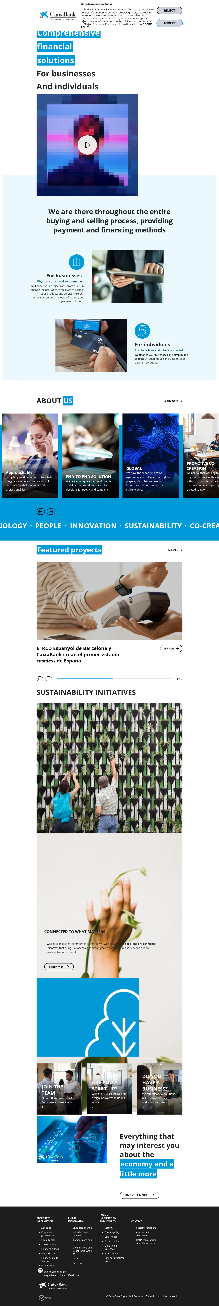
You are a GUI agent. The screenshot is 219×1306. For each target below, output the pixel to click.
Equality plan (48, 1239)
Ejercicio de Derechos (111, 1247)
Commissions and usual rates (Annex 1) (83, 1251)
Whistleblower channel (80, 1234)
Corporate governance (47, 1234)
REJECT (169, 10)
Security (109, 1227)
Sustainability (48, 1244)
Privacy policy (112, 1241)
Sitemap (77, 1263)
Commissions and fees (82, 1241)
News (76, 1258)
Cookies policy (112, 1232)
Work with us (48, 1253)
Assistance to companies (143, 1234)
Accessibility (111, 1253)
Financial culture (50, 1248)
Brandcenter (48, 1265)
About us (46, 1227)
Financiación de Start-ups (49, 1259)
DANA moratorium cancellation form (146, 1241)
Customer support (146, 1227)
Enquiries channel (83, 1227)
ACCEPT (170, 23)
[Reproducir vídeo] (87, 145)
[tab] (85, 678)
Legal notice (111, 1236)
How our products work (114, 1259)
